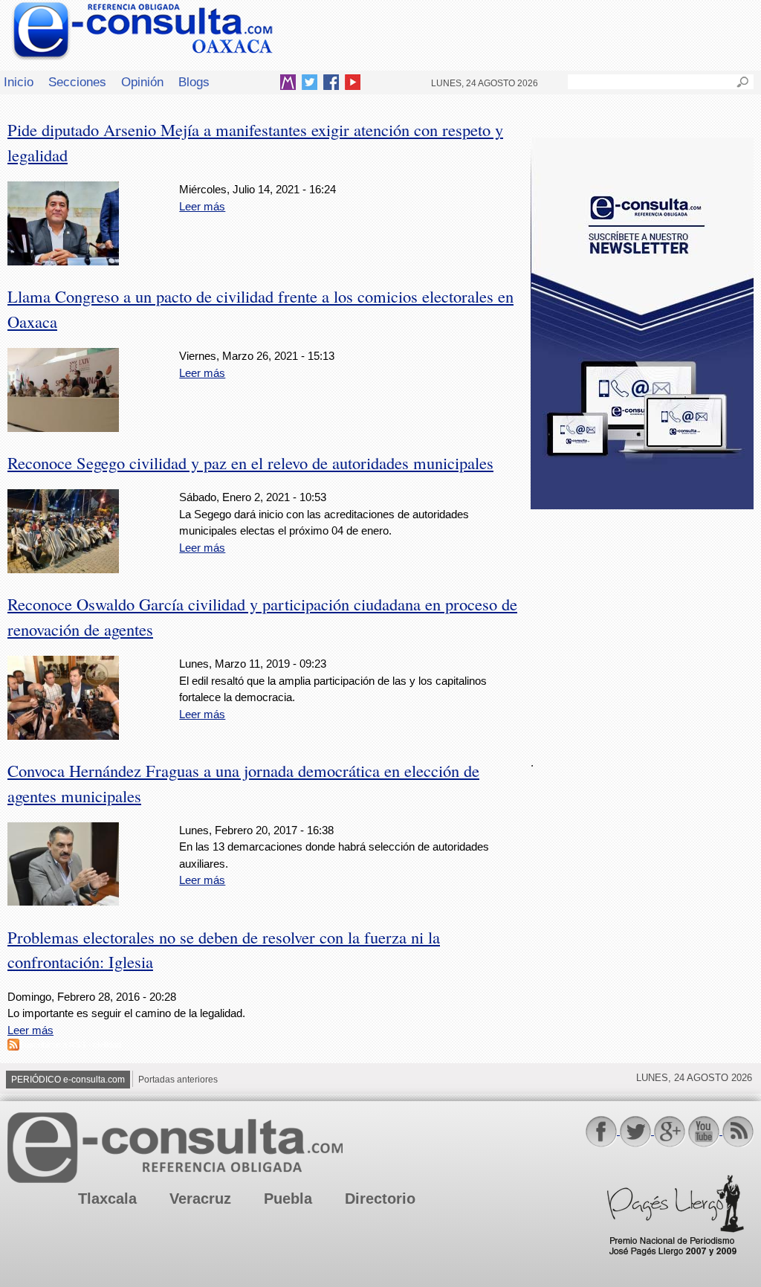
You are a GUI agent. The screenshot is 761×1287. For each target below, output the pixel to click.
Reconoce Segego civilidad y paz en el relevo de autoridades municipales (250, 462)
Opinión (142, 81)
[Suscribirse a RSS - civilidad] (13, 1046)
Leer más (202, 206)
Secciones (77, 81)
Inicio (18, 81)
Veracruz (200, 1198)
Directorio (380, 1198)
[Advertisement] (642, 624)
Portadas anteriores (178, 1079)
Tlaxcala (107, 1198)
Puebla (288, 1198)
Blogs (194, 81)
